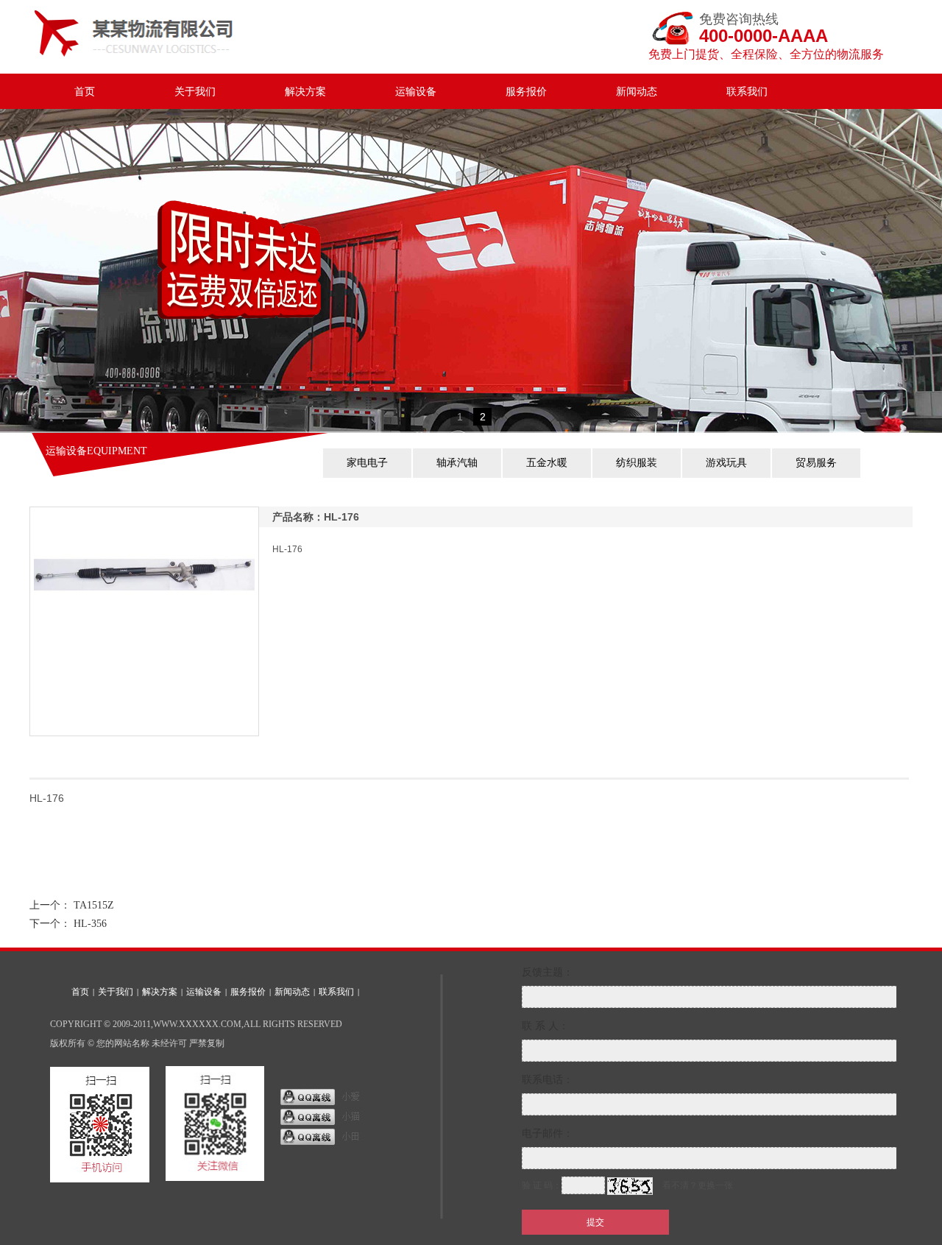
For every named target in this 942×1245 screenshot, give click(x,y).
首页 (84, 91)
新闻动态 (636, 91)
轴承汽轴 (457, 462)
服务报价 (526, 91)
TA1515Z (94, 905)
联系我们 (747, 91)
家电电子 (367, 462)
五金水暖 (546, 462)
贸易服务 (816, 462)
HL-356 (90, 923)
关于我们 (195, 91)
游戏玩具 (726, 462)
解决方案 (305, 91)
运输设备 (415, 91)
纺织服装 (636, 462)
